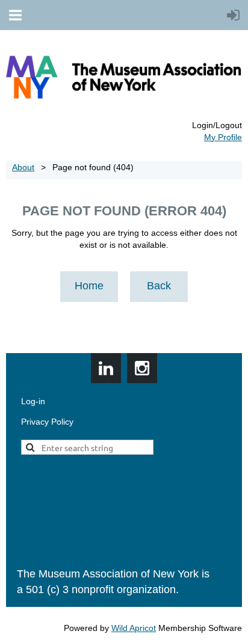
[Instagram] (142, 368)
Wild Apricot (133, 628)
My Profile (223, 137)
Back (159, 286)
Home (89, 286)
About (23, 167)
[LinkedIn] (106, 368)
